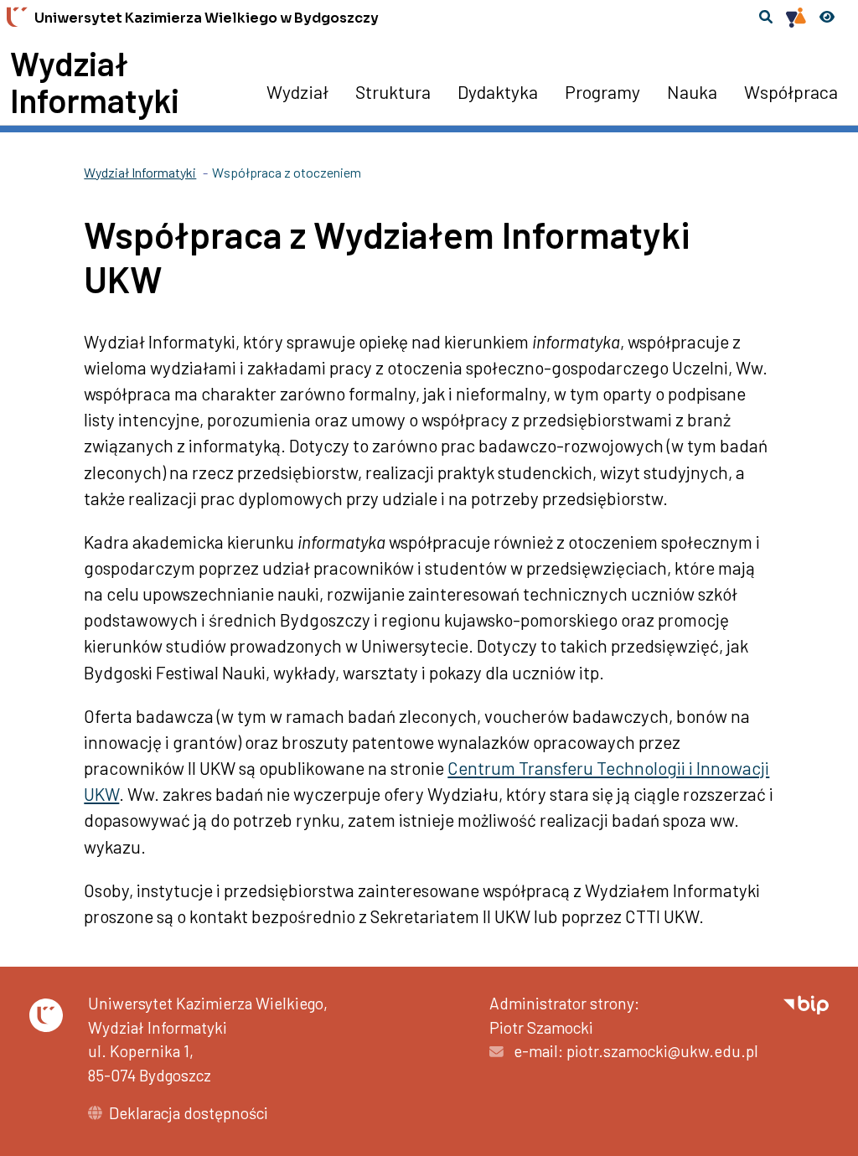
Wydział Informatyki (94, 81)
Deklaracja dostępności (188, 1112)
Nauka (692, 91)
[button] (765, 16)
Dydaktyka (497, 91)
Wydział (297, 91)
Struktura (393, 91)
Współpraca (791, 91)
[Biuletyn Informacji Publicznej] (806, 1003)
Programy (602, 91)
